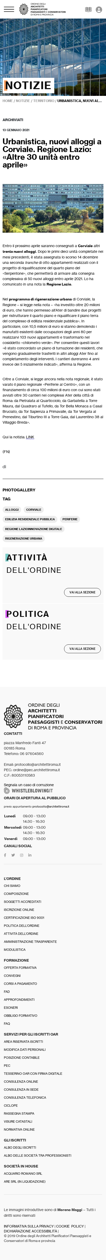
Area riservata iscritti (23, 1042)
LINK (30, 437)
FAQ (7, 1024)
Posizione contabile (22, 1058)
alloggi (12, 509)
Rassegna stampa (19, 1113)
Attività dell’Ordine (21, 934)
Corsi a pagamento (20, 984)
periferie (70, 519)
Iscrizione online (19, 910)
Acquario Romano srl (23, 1173)
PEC (7, 1066)
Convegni (12, 976)
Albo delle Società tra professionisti (37, 1155)
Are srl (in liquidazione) (25, 1181)
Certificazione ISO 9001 (24, 918)
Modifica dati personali (25, 1050)
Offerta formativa (20, 968)
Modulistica (14, 950)
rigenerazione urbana (23, 538)
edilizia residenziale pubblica (30, 519)
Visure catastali (18, 1121)
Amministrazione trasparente (30, 942)
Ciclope (11, 1105)
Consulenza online (21, 1081)
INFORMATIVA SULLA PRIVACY (29, 1226)
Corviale (33, 509)
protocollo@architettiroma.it (50, 806)
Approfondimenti (19, 1000)
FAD (7, 992)
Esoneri (11, 1008)
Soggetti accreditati (22, 902)
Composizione (16, 894)
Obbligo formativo (20, 1016)
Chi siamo (12, 886)
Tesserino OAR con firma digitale (33, 1074)
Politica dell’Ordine (21, 926)
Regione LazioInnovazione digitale (33, 529)
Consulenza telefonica (25, 1097)
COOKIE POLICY (70, 1226)
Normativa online (19, 1129)
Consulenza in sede (21, 1089)
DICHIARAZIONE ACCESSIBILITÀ (30, 1231)
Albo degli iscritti (20, 1147)
